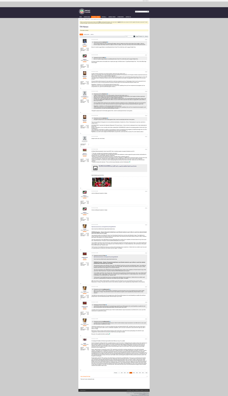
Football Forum (96, 17)
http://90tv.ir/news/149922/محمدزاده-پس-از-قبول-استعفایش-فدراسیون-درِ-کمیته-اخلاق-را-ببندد (118, 165)
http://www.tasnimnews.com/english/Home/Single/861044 (103, 226)
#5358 (146, 71)
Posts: (82, 65)
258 (121, 372)
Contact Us (128, 17)
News (80, 17)
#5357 (146, 55)
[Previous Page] (142, 36)
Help (133, 390)
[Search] (148, 11)
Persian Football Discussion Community (96, 19)
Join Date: (82, 48)
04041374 (85, 153)
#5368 (146, 302)
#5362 (146, 149)
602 (143, 372)
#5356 (146, 39)
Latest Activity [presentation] (86, 34)
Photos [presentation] (92, 34)
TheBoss (85, 59)
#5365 (146, 224)
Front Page (129, 390)
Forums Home (87, 17)
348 (127, 372)
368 (133, 372)
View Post (105, 57)
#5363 (146, 191)
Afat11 (84, 343)
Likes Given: (83, 50)
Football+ (104, 17)
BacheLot (85, 76)
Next (146, 372)
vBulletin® (143, 394)
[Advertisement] (114, 4)
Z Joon (84, 229)
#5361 (146, 136)
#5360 (146, 115)
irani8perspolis (85, 257)
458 (140, 372)
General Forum (111, 17)
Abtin (85, 44)
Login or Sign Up (145, 0)
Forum (83, 19)
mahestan (85, 95)
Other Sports (121, 17)
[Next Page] (143, 36)
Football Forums (87, 19)
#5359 (146, 91)
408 (137, 372)
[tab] (81, 34)
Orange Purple (82, 390)
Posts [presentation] (81, 34)
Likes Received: (83, 49)
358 (130, 372)
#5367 (146, 286)
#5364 (146, 208)
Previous (115, 372)
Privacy (142, 390)
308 (124, 372)
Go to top (146, 390)
